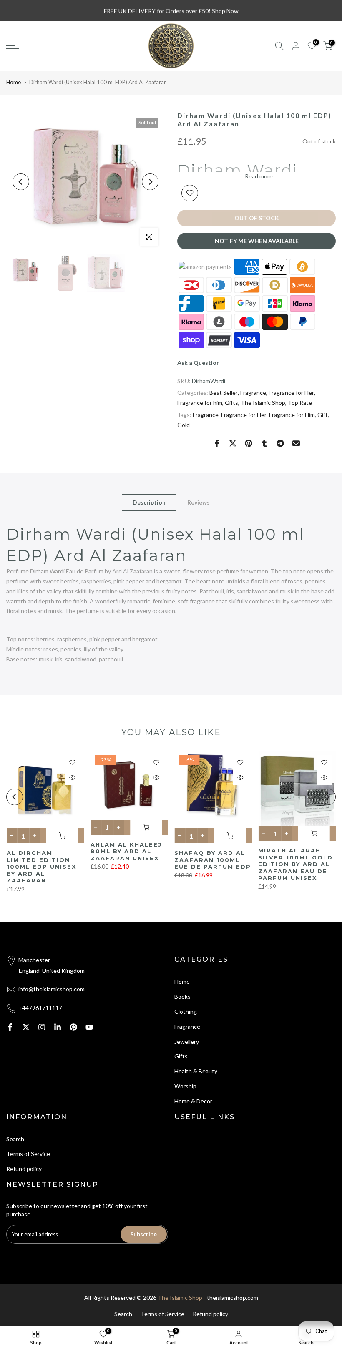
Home (13, 82)
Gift (322, 414)
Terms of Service (28, 1153)
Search (15, 1139)
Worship (185, 1086)
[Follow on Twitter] (26, 1027)
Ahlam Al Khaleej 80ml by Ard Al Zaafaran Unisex (125, 851)
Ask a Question (198, 362)
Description (149, 501)
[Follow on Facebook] (10, 1027)
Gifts (231, 402)
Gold (183, 424)
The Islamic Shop (263, 402)
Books (182, 996)
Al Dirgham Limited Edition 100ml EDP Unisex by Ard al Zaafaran (41, 867)
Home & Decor (193, 1101)
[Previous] (21, 181)
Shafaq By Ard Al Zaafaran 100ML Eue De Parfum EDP (212, 860)
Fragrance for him (199, 402)
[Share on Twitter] (232, 443)
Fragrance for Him (292, 414)
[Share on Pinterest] (248, 443)
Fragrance (253, 392)
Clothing (185, 1011)
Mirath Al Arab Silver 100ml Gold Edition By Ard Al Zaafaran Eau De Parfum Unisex (295, 864)
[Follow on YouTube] (89, 1027)
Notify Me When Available (257, 240)
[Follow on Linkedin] (57, 1027)
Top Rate (300, 402)
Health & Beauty (195, 1071)
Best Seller (223, 392)
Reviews (198, 501)
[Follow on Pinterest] (73, 1027)
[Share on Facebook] (217, 443)
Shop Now (225, 10)
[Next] (150, 181)
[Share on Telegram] (280, 443)
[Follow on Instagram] (41, 1027)
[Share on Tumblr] (264, 443)
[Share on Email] (296, 443)
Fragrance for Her (291, 392)
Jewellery (186, 1041)
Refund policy (24, 1168)
